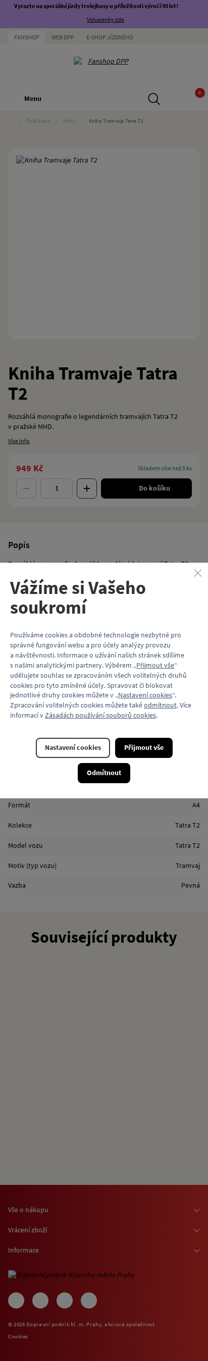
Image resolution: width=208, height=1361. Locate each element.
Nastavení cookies (145, 695)
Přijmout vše (155, 665)
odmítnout (160, 705)
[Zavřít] (198, 573)
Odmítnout (104, 772)
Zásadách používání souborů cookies (100, 715)
